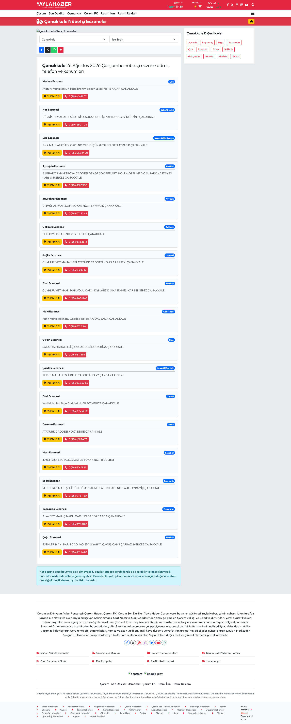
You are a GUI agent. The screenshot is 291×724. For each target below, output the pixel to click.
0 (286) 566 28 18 (78, 241)
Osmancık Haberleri (80, 713)
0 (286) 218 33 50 (78, 185)
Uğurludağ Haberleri (52, 716)
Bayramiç (207, 42)
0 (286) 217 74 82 (78, 552)
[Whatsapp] (164, 642)
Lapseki (209, 56)
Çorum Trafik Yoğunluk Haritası (223, 652)
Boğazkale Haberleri (104, 706)
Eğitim (222, 706)
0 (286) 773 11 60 (78, 495)
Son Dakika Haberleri (162, 661)
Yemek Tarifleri (97, 716)
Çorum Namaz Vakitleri (164, 652)
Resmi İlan (108, 13)
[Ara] (253, 5)
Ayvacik (192, 42)
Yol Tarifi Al (53, 96)
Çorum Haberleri (132, 706)
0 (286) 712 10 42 (78, 213)
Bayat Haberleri (75, 706)
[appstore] (135, 673)
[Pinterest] (139, 642)
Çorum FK (91, 13)
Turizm (220, 713)
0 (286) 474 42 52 (78, 411)
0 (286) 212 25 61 (77, 326)
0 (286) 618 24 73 (78, 439)
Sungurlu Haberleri (197, 713)
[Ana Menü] (252, 13)
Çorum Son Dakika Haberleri (165, 706)
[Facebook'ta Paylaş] (41, 50)
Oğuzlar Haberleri (214, 709)
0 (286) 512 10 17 (77, 269)
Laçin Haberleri (159, 709)
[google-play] (154, 673)
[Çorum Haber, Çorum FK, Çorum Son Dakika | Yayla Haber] (54, 5)
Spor (175, 713)
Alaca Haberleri (49, 706)
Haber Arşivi (213, 661)
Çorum (41, 13)
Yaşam (75, 716)
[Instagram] (145, 642)
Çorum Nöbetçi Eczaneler (55, 652)
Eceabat (202, 49)
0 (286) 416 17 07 (78, 96)
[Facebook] (127, 642)
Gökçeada (194, 56)
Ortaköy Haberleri (50, 713)
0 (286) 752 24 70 (78, 152)
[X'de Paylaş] (48, 50)
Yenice (235, 56)
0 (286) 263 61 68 (78, 298)
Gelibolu (228, 49)
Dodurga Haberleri (199, 706)
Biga (220, 42)
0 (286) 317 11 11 (77, 354)
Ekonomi (45, 709)
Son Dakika (56, 13)
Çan (190, 49)
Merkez (223, 56)
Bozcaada (234, 42)
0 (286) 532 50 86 (78, 382)
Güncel (63, 709)
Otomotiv (105, 713)
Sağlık (142, 713)
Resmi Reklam (127, 13)
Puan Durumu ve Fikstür (53, 661)
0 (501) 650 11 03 (78, 124)
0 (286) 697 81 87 (78, 523)
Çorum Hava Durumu (108, 652)
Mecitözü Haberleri (186, 709)
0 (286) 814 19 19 (77, 467)
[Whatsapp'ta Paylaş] (54, 50)
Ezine (216, 49)
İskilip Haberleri (85, 709)
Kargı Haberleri (111, 709)
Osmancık (74, 13)
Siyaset (159, 713)
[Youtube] (158, 642)
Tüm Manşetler (104, 661)
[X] (133, 642)
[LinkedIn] (152, 642)
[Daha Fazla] (60, 50)
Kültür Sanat (134, 709)
